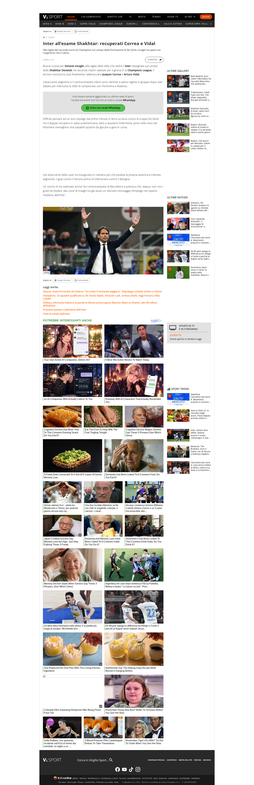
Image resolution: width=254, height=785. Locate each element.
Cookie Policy (90, 782)
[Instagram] (138, 771)
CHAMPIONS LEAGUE (111, 24)
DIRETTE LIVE (115, 17)
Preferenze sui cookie (104, 782)
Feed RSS (197, 760)
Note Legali (71, 782)
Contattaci (172, 760)
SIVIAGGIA (163, 778)
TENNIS (156, 17)
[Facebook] (117, 771)
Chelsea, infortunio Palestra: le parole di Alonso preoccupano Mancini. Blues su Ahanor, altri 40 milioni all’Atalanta (100, 304)
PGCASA (122, 778)
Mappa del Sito (185, 760)
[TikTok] (131, 771)
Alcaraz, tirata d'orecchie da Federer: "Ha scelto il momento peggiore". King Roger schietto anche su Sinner (102, 291)
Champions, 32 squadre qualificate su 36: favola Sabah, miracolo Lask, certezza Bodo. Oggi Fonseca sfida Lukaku (101, 297)
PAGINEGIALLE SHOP (109, 778)
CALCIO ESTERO (173, 24)
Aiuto (116, 782)
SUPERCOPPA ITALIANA (199, 24)
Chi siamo (62, 782)
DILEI (155, 778)
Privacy (80, 782)
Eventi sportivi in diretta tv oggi (186, 338)
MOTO (142, 17)
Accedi (206, 17)
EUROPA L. (132, 24)
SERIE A (47, 24)
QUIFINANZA (173, 778)
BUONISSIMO (185, 778)
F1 (130, 17)
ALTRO (188, 17)
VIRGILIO (83, 778)
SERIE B (59, 24)
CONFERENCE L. (151, 24)
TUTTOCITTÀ (147, 778)
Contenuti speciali (156, 760)
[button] (211, 23)
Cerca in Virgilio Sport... (93, 760)
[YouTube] (124, 771)
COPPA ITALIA (88, 24)
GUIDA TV (172, 17)
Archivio (207, 760)
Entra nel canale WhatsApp (105, 107)
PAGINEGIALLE (94, 778)
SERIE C (72, 24)
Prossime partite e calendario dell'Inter (64, 309)
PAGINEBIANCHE (134, 778)
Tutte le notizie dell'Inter (56, 313)
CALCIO (71, 17)
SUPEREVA (195, 778)
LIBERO (75, 778)
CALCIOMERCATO (91, 17)
